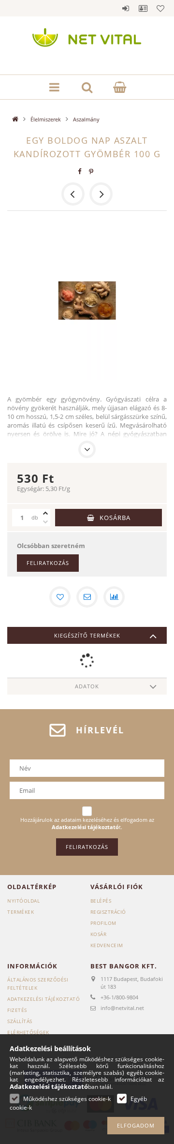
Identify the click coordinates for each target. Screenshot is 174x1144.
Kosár (98, 934)
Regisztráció (108, 911)
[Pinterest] (91, 171)
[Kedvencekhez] (60, 597)
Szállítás (19, 1021)
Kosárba (115, 517)
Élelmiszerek (45, 119)
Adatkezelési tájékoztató (43, 998)
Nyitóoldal (23, 900)
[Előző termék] (73, 194)
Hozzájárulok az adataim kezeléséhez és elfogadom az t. (87, 823)
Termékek (20, 911)
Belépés (125, 8)
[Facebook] (79, 171)
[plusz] (45, 513)
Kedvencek (160, 8)
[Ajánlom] (87, 597)
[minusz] (45, 522)
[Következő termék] (101, 194)
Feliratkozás (48, 562)
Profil (143, 8)
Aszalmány (86, 119)
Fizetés (17, 1010)
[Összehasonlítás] (114, 597)
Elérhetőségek (28, 1032)
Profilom (103, 923)
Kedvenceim (106, 945)
